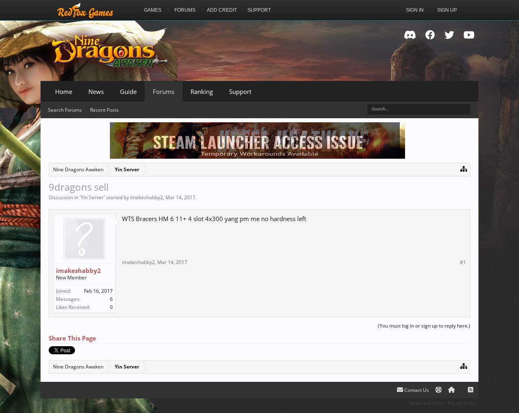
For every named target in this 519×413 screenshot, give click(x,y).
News (96, 91)
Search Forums (65, 109)
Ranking (202, 91)
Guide (128, 91)
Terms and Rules (426, 403)
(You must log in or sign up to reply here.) (424, 325)
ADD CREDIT (222, 10)
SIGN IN (415, 10)
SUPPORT (259, 10)
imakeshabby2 (146, 197)
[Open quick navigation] (463, 168)
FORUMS (184, 10)
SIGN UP (447, 10)
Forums (163, 91)
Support (240, 91)
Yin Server (92, 197)
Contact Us (416, 390)
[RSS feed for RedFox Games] (470, 390)
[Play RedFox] (85, 10)
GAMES (152, 10)
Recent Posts (104, 109)
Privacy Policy (462, 403)
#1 (463, 262)
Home (63, 91)
